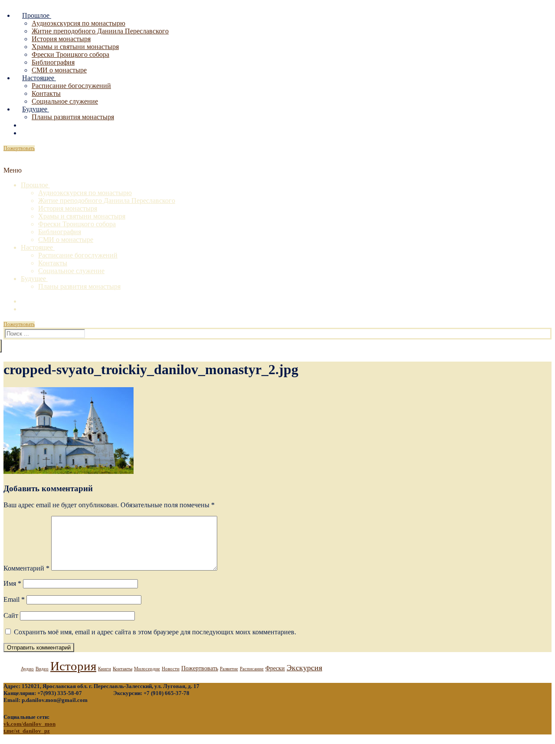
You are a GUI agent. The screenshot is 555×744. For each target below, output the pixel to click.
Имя (12, 583)
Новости (171, 668)
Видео (42, 668)
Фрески (275, 668)
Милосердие (147, 668)
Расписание (252, 668)
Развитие (229, 668)
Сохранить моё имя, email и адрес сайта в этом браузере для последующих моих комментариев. (155, 632)
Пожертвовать (19, 148)
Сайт (10, 615)
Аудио (27, 668)
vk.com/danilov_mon (29, 724)
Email (14, 599)
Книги (104, 668)
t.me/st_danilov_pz (26, 731)
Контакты (122, 668)
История (73, 666)
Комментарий (26, 568)
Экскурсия (304, 667)
